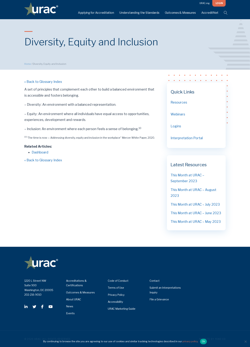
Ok (203, 341)
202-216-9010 (33, 294)
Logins (176, 126)
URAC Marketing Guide (121, 308)
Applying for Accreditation (96, 12)
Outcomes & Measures (180, 12)
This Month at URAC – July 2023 (195, 204)
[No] (245, 341)
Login (219, 3)
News (69, 306)
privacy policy (190, 341)
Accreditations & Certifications (76, 283)
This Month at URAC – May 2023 (196, 222)
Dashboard (40, 152)
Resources (179, 102)
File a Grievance (159, 299)
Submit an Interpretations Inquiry (165, 290)
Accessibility (115, 301)
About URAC (73, 299)
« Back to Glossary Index (43, 82)
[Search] (223, 13)
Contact (155, 280)
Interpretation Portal (187, 138)
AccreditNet (209, 12)
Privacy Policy (116, 294)
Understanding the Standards (139, 12)
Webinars (178, 114)
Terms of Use (116, 287)
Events (70, 313)
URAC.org (204, 3)
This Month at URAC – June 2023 (196, 213)
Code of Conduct (118, 280)
